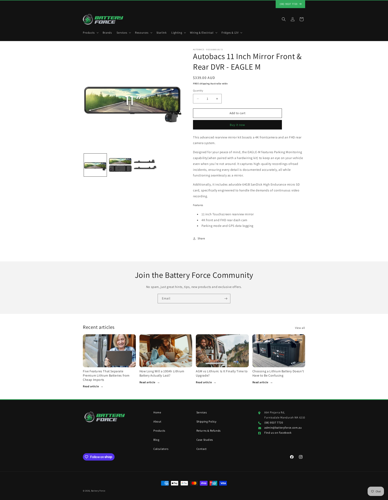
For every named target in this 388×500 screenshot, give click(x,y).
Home (157, 412)
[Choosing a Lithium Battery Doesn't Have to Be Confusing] (278, 350)
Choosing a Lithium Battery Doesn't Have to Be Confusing (278, 373)
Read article (93, 386)
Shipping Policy (206, 421)
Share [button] (201, 238)
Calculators (161, 449)
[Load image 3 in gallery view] (145, 165)
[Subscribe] (225, 298)
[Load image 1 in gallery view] (95, 165)
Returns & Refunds (208, 430)
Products (159, 430)
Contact (201, 449)
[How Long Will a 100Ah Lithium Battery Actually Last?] (165, 350)
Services (201, 412)
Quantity (198, 90)
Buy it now (237, 125)
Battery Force (98, 490)
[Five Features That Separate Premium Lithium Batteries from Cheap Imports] (109, 350)
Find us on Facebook (277, 432)
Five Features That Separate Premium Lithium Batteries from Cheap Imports (106, 375)
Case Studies (204, 440)
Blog (156, 440)
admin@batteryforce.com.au (283, 427)
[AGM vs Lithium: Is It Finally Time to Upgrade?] (222, 350)
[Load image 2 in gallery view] (120, 165)
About (157, 421)
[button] (90, 32)
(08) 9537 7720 (273, 422)
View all (300, 328)
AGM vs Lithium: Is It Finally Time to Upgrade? (222, 373)
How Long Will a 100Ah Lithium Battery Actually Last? (161, 373)
